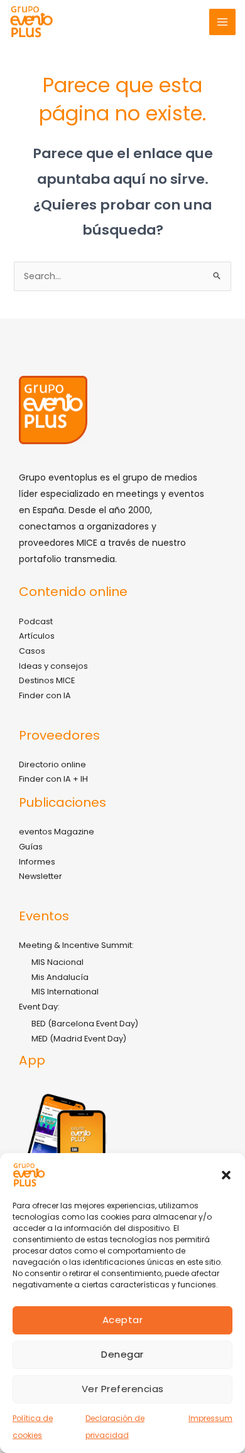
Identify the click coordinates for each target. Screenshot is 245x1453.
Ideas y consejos (53, 666)
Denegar (122, 1354)
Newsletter (40, 876)
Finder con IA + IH (53, 779)
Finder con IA (45, 695)
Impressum (210, 1418)
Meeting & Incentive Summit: (76, 945)
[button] (226, 1175)
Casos (32, 651)
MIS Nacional (57, 962)
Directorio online (52, 764)
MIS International (65, 991)
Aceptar (122, 1319)
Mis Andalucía (60, 977)
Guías (31, 846)
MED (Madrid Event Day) (78, 1038)
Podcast (36, 621)
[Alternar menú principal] (222, 22)
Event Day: (39, 1006)
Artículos (37, 636)
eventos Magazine (56, 831)
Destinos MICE (47, 680)
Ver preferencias (123, 1388)
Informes (37, 861)
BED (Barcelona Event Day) (84, 1023)
